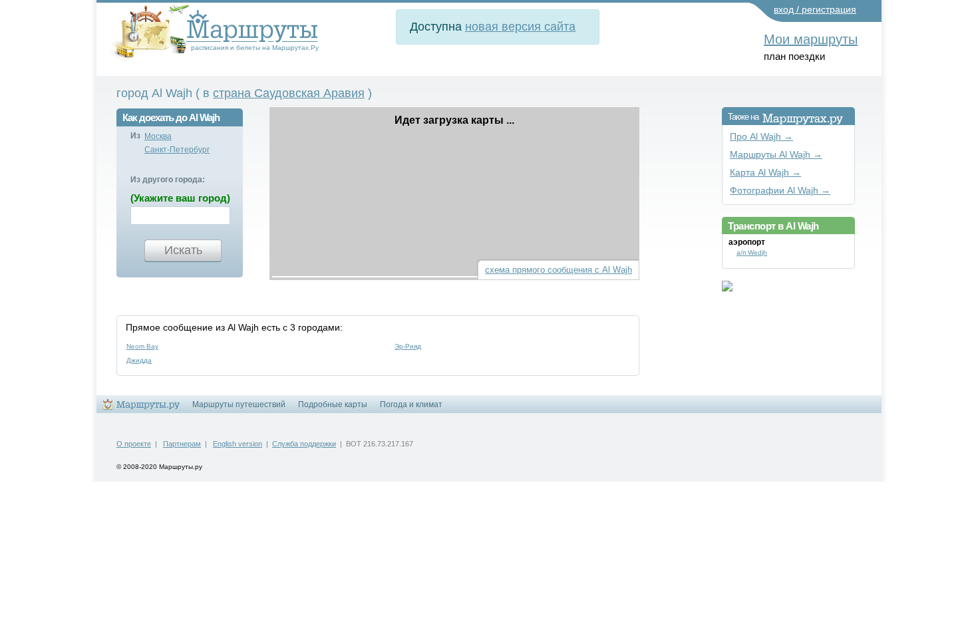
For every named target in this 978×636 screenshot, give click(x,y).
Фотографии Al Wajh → (780, 191)
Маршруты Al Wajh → (776, 155)
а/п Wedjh (751, 252)
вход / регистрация (815, 9)
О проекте (133, 444)
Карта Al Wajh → (765, 173)
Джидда (139, 360)
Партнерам (182, 444)
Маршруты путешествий (238, 404)
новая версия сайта (520, 26)
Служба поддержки (304, 444)
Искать (183, 250)
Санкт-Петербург (177, 149)
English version (237, 444)
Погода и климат (411, 404)
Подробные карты (332, 404)
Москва (158, 136)
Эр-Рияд (408, 346)
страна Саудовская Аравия (289, 93)
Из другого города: (167, 179)
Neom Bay (142, 346)
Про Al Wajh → (761, 137)
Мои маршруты (811, 39)
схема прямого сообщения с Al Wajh (558, 270)
